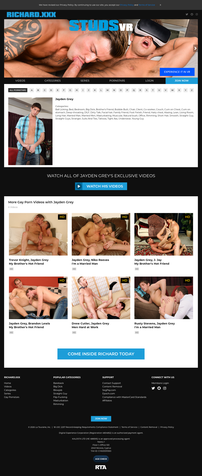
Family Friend (121, 112)
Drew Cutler (81, 323)
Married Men (89, 115)
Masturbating (103, 115)
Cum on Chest (172, 109)
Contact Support (111, 383)
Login (149, 80)
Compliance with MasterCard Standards (124, 397)
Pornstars (117, 80)
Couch (159, 109)
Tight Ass (112, 118)
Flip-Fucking (60, 397)
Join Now (182, 80)
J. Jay (158, 260)
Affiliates (107, 400)
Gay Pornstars (11, 397)
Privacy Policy (127, 5)
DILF (86, 112)
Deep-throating (74, 112)
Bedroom (79, 109)
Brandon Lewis (39, 323)
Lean (176, 112)
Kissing (168, 112)
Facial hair (107, 112)
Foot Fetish (135, 112)
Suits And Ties (89, 118)
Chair (132, 109)
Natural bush (130, 115)
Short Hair (163, 115)
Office (142, 115)
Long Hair (60, 115)
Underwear (124, 118)
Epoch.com (108, 393)
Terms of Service (147, 5)
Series (85, 80)
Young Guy (138, 118)
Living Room (186, 112)
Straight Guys (62, 118)
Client (139, 109)
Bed (71, 109)
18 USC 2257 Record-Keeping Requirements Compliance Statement (86, 427)
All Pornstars (18, 90)
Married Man (74, 115)
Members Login (160, 383)
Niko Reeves (100, 260)
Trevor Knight (19, 260)
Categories (53, 80)
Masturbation (60, 400)
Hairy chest (157, 112)
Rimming (151, 115)
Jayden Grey (40, 260)
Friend (146, 112)
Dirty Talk (95, 112)
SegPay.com (109, 390)
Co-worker (149, 109)
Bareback (58, 383)
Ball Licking (61, 109)
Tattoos (102, 118)
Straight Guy (186, 115)
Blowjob (57, 390)
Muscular (117, 115)
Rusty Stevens (144, 323)
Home (7, 383)
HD (11, 269)
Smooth (174, 115)
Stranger (76, 118)
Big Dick (90, 109)
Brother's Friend (105, 109)
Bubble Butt (121, 109)
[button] (6, 48)
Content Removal (112, 386)
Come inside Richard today (101, 353)
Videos (20, 80)
